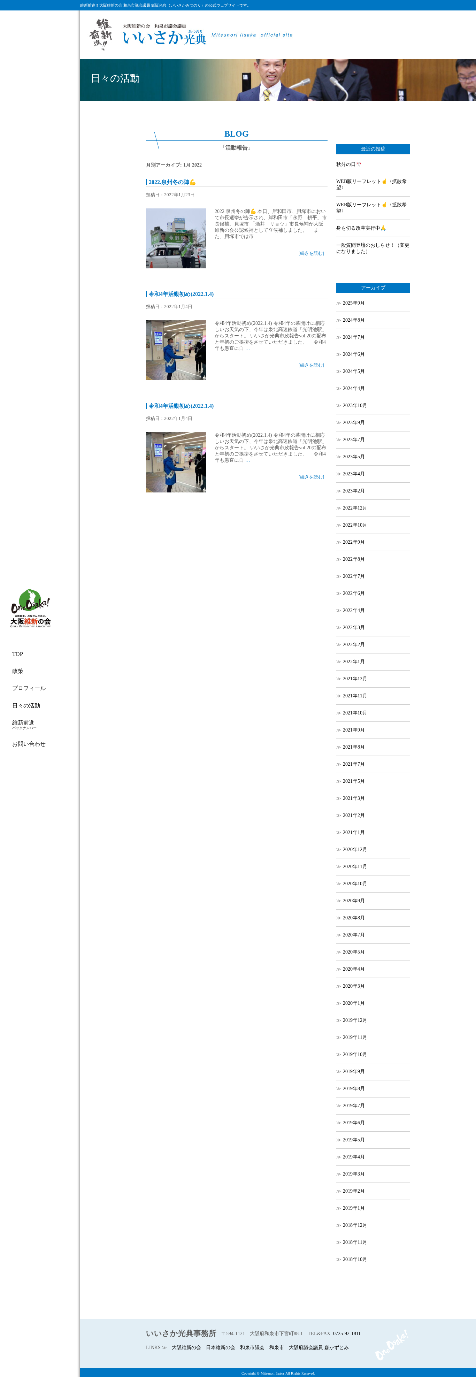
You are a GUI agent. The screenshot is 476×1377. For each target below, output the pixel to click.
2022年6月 (354, 593)
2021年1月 (354, 832)
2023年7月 (354, 439)
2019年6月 (354, 1122)
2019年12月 (355, 1020)
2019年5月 (354, 1139)
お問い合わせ (29, 744)
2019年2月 (354, 1191)
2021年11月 (355, 695)
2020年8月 (354, 917)
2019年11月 (355, 1037)
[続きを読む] (311, 253)
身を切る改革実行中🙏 (361, 228)
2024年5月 (354, 371)
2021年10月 (355, 713)
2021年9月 (354, 730)
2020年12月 (355, 849)
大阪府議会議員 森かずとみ (319, 1347)
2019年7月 (354, 1105)
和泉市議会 (252, 1347)
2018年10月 (355, 1259)
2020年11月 (355, 866)
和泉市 (276, 1347)
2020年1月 (354, 1003)
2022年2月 (354, 644)
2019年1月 (354, 1208)
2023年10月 (355, 405)
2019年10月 (355, 1054)
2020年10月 (355, 883)
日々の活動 (26, 706)
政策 (17, 671)
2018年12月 (355, 1225)
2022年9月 (354, 542)
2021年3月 (354, 798)
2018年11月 (355, 1242)
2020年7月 (354, 935)
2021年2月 (354, 815)
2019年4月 (354, 1157)
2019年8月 (354, 1088)
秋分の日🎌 (349, 164)
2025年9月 (354, 303)
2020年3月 (354, 986)
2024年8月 (354, 320)
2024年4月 (354, 388)
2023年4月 (354, 473)
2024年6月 (354, 354)
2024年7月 (354, 337)
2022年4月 (354, 610)
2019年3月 (354, 1174)
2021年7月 (354, 764)
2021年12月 (355, 678)
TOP (17, 654)
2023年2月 (354, 491)
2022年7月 (354, 576)
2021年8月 (354, 747)
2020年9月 (354, 900)
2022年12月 (355, 508)
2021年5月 (354, 781)
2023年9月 (354, 422)
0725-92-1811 (347, 1333)
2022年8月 (354, 559)
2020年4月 (354, 969)
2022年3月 (354, 627)
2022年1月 (354, 661)
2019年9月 (354, 1071)
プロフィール (29, 688)
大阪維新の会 (186, 1347)
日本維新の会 (220, 1347)
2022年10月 (355, 525)
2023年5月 (354, 456)
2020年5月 (354, 952)
